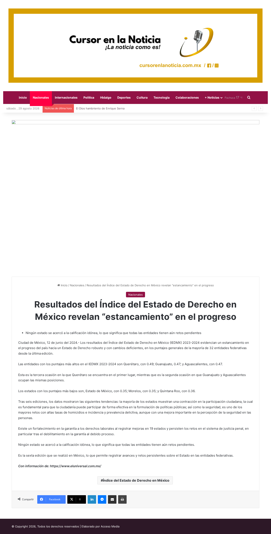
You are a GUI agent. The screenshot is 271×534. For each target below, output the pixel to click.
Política (88, 97)
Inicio (23, 97)
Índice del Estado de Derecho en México (136, 480)
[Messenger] (102, 499)
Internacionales (66, 97)
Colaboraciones (187, 97)
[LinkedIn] (92, 499)
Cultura (142, 97)
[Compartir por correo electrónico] (112, 499)
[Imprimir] (122, 499)
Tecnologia (161, 97)
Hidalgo (105, 97)
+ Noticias (212, 97)
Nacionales (41, 97)
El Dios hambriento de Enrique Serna (100, 108)
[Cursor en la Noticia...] (135, 45)
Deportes (124, 97)
